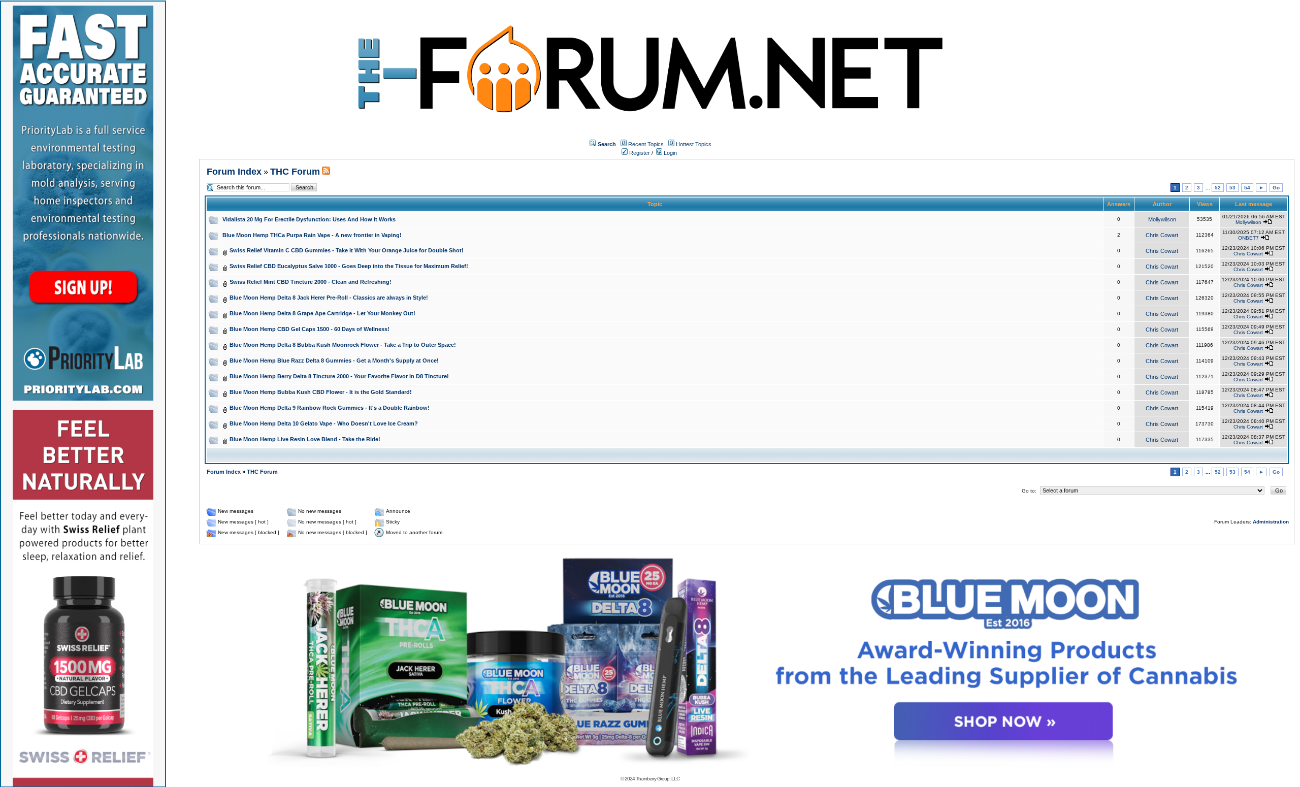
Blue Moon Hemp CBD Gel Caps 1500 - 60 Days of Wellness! (309, 329)
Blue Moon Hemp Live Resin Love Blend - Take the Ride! (305, 439)
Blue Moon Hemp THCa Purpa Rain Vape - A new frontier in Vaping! (312, 235)
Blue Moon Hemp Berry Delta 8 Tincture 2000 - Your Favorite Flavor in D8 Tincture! (339, 376)
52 (1218, 187)
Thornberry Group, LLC (657, 778)
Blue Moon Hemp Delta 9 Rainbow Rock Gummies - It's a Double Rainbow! (330, 408)
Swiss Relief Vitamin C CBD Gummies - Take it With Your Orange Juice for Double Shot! (347, 250)
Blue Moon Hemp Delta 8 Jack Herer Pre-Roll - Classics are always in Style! (329, 297)
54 (1247, 187)
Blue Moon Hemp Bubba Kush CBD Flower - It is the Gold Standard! (321, 392)
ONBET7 (1248, 238)
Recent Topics (646, 144)
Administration (1271, 521)
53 (1232, 187)
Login (669, 153)
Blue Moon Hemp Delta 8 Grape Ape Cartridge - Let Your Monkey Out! (322, 313)
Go (1276, 187)
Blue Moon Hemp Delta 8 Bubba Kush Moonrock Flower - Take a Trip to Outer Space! (343, 345)
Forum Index (234, 172)
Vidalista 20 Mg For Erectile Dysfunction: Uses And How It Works (309, 219)
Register (639, 153)
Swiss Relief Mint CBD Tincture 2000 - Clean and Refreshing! (311, 282)
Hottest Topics (693, 144)
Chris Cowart (1162, 235)
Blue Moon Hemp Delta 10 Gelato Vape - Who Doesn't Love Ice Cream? (324, 423)
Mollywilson (1162, 219)
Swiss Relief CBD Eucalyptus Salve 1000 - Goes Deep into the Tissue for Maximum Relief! (349, 266)
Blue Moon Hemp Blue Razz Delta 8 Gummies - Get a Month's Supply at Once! (334, 360)
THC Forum (295, 172)
